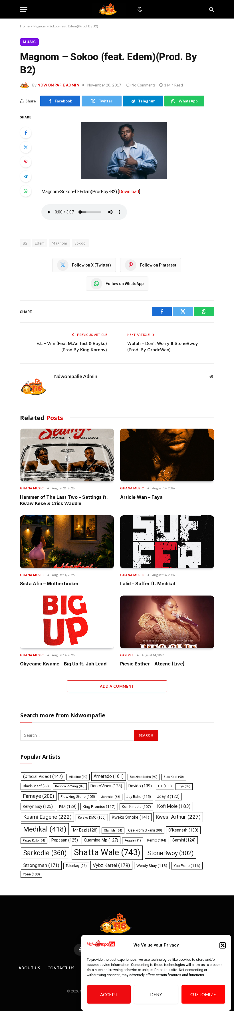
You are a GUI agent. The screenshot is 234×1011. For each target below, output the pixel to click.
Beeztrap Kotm (144, 777)
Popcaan (64, 840)
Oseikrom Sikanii (145, 830)
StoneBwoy (170, 853)
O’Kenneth (183, 830)
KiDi (67, 806)
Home (25, 26)
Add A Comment (117, 686)
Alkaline (78, 777)
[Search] (211, 9)
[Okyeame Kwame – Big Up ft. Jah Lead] (67, 622)
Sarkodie (45, 853)
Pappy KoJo (34, 840)
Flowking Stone (77, 796)
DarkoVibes (106, 786)
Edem (40, 243)
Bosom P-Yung (69, 786)
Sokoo (80, 243)
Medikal (44, 829)
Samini (183, 840)
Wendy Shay (151, 865)
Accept (109, 994)
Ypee (31, 874)
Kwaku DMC (92, 818)
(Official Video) (43, 776)
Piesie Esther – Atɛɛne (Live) (152, 664)
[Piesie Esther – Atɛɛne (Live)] (167, 622)
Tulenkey (76, 866)
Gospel (127, 655)
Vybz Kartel (111, 865)
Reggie (132, 840)
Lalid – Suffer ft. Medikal (147, 583)
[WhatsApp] (25, 191)
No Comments (144, 85)
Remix (156, 840)
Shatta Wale (107, 852)
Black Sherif (36, 786)
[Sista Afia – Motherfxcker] (67, 541)
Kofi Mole (174, 806)
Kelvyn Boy (38, 806)
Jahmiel (110, 797)
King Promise (99, 806)
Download (129, 191)
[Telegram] (25, 176)
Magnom (59, 243)
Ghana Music (32, 488)
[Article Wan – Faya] (167, 455)
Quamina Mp (101, 840)
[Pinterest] (25, 162)
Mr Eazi (85, 830)
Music (29, 42)
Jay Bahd (138, 796)
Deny (156, 994)
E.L (165, 786)
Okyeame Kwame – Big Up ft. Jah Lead (63, 664)
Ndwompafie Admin (58, 85)
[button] (222, 945)
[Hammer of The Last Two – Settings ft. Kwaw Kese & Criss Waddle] (67, 455)
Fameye (38, 796)
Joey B (168, 796)
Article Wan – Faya (141, 497)
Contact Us (60, 968)
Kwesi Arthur (178, 817)
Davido (140, 785)
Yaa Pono (187, 865)
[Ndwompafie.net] (109, 9)
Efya (184, 786)
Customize (203, 994)
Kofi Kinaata (136, 806)
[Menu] (23, 9)
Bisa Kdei (174, 777)
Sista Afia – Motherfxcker (49, 583)
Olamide (113, 830)
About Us (29, 968)
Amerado (109, 776)
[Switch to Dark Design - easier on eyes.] (139, 9)
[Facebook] (25, 132)
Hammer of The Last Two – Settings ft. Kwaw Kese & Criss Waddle (64, 500)
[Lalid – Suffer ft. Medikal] (167, 541)
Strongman (41, 865)
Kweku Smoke (130, 817)
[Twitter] (25, 147)
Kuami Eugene (47, 817)
